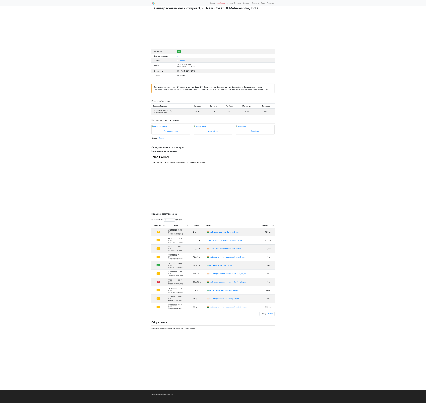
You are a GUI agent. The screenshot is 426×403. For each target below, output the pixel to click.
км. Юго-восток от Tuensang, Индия (223, 290)
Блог (263, 3)
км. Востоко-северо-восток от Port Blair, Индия (228, 307)
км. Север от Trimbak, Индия (220, 265)
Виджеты (255, 3)
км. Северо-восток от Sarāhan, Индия (224, 232)
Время (176, 225)
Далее (270, 314)
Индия (182, 60)
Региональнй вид (171, 131)
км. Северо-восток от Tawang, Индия (224, 299)
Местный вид (213, 131)
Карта (212, 3)
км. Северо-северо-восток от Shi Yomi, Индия (227, 274)
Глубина (265, 225)
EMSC (161, 138)
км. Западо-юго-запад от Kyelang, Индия (225, 240)
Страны (229, 3)
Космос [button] (246, 3)
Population (255, 131)
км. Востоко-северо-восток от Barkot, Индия (227, 257)
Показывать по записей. (166, 220)
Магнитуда (157, 225)
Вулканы (237, 3)
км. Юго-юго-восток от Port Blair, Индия (225, 249)
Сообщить (220, 3)
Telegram (270, 3)
